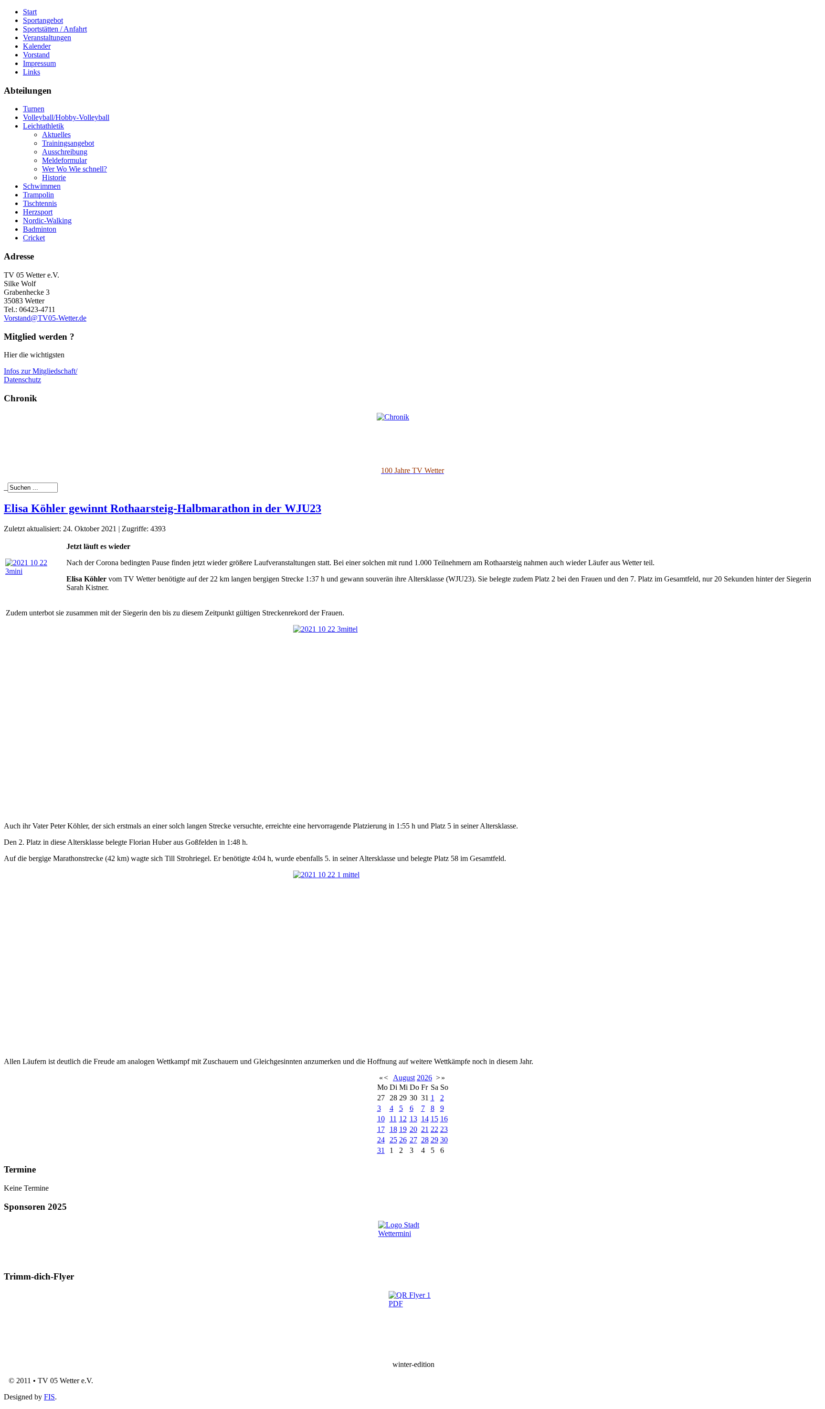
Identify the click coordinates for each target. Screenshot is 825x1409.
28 (425, 1140)
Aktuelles (56, 134)
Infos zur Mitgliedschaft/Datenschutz (40, 375)
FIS (49, 1397)
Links (31, 72)
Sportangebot (43, 20)
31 (381, 1150)
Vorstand (36, 55)
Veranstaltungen (47, 37)
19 (403, 1129)
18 (393, 1129)
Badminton (39, 229)
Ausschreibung (64, 152)
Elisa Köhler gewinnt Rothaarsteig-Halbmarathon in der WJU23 (162, 508)
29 (434, 1140)
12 (403, 1119)
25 (393, 1140)
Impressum (39, 63)
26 (403, 1140)
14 (425, 1119)
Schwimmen (42, 186)
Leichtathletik (43, 126)
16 (444, 1119)
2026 (424, 1078)
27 (413, 1140)
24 (381, 1140)
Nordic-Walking (47, 220)
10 (381, 1119)
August (404, 1078)
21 (425, 1129)
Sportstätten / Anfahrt (55, 29)
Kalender (37, 46)
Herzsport (38, 212)
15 (434, 1119)
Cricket (34, 238)
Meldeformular (64, 160)
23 (444, 1129)
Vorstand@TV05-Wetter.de (45, 318)
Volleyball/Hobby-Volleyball (66, 117)
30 (444, 1140)
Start (30, 12)
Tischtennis (40, 203)
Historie (54, 177)
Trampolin (38, 195)
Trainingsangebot (68, 143)
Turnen (33, 109)
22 (434, 1129)
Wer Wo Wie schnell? (74, 169)
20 (413, 1129)
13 (413, 1119)
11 (393, 1119)
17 (381, 1129)
